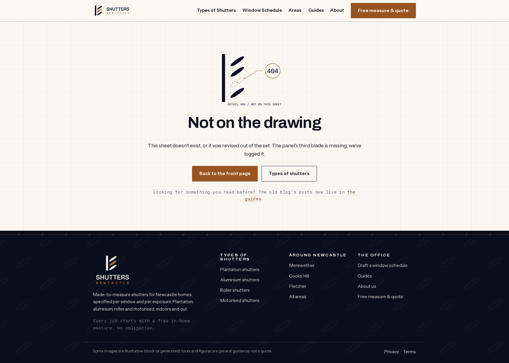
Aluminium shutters (240, 280)
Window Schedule (262, 10)
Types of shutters (289, 173)
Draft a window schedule (383, 265)
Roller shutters (235, 290)
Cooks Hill (299, 276)
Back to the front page (225, 173)
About (337, 10)
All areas (297, 296)
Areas (295, 10)
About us (367, 286)
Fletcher (297, 286)
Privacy (391, 351)
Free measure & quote (383, 10)
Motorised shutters (240, 300)
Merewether (302, 265)
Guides (316, 10)
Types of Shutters (216, 10)
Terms (409, 351)
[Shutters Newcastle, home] (112, 10)
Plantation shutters (240, 269)
